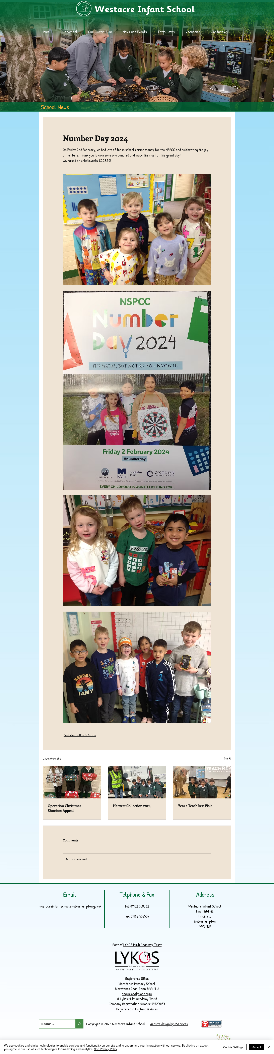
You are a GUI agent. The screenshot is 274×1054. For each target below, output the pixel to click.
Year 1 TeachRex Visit (195, 805)
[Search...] (79, 1023)
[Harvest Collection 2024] (137, 782)
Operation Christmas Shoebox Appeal (64, 808)
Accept (256, 1047)
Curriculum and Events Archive (80, 735)
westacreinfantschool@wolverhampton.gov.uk (70, 906)
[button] (137, 31)
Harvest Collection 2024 (132, 805)
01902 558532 (139, 906)
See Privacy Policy (105, 1049)
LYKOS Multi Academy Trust (142, 944)
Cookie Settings (233, 1047)
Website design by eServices (169, 1023)
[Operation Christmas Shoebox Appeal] (72, 782)
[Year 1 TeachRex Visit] (202, 782)
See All (227, 758)
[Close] (269, 1047)
